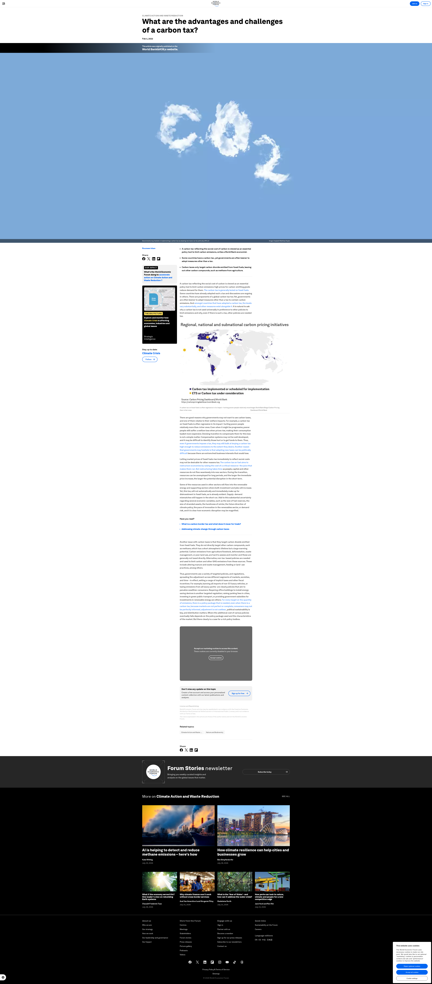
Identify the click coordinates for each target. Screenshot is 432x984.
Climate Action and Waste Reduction (162, 16)
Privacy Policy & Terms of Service (216, 969)
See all (286, 796)
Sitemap (216, 974)
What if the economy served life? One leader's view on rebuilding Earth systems (158, 896)
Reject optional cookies (412, 966)
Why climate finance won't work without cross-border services (195, 895)
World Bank (149, 49)
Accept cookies (216, 658)
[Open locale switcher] (3, 977)
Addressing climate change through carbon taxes (205, 529)
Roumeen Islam (148, 248)
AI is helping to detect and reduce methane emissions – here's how (171, 852)
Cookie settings (412, 978)
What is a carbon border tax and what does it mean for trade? (211, 524)
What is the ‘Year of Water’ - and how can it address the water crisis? (234, 895)
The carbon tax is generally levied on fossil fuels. (226, 290)
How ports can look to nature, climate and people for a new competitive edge (269, 896)
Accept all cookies (412, 972)
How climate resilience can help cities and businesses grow (253, 852)
